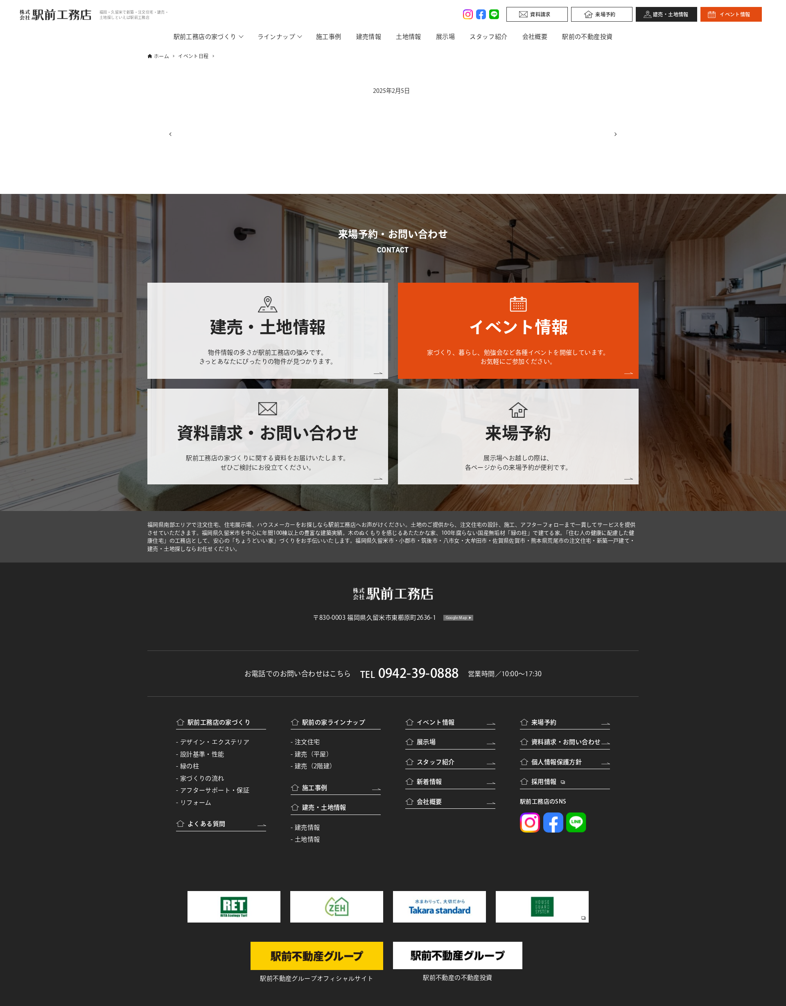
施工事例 (328, 37)
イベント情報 (735, 14)
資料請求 (540, 14)
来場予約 (605, 14)
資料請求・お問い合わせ (566, 742)
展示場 (445, 37)
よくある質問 (206, 824)
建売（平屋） (313, 754)
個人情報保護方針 (556, 762)
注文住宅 (307, 742)
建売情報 (369, 37)
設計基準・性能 (202, 754)
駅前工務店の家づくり (205, 37)
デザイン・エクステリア (214, 742)
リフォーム (196, 802)
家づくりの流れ (202, 778)
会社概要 (535, 37)
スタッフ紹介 (488, 37)
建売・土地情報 (671, 14)
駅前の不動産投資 (587, 37)
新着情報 (429, 782)
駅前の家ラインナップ (333, 722)
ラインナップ (276, 37)
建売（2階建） (315, 766)
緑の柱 (189, 766)
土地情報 (408, 37)
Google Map (457, 617)
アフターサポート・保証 (214, 790)
